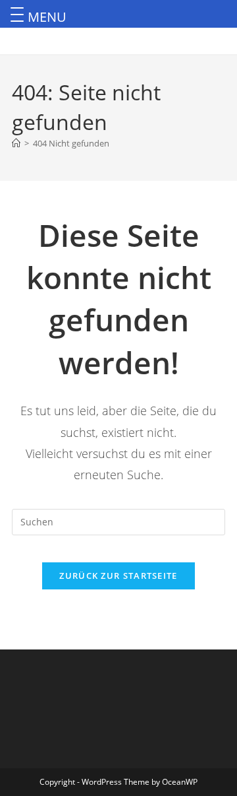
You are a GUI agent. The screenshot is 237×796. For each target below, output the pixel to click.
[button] (19, 13)
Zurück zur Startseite (118, 575)
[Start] (16, 143)
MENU (47, 17)
